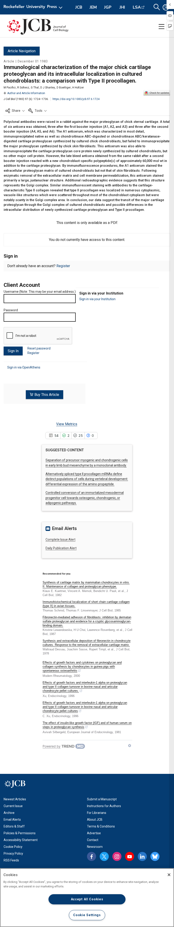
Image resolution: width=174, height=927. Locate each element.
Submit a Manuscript (102, 799)
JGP (107, 7)
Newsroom (95, 847)
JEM (93, 7)
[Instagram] (116, 856)
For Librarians (96, 813)
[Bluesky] (155, 856)
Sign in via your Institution (97, 299)
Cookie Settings (87, 915)
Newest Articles (15, 799)
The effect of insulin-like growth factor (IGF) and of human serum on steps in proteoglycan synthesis (87, 725)
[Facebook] (91, 856)
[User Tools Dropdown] (165, 7)
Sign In (13, 351)
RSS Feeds (11, 860)
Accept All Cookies (87, 899)
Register (63, 266)
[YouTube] (129, 856)
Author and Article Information (26, 93)
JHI (122, 7)
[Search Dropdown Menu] (157, 7)
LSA (137, 7)
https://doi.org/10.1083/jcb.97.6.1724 (76, 99)
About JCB (94, 819)
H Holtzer (78, 87)
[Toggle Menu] (161, 26)
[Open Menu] (34, 7)
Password (11, 310)
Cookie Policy (13, 847)
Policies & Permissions (20, 833)
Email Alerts (12, 819)
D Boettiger (64, 87)
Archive (9, 813)
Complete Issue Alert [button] (60, 539)
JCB (78, 7)
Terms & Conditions (101, 826)
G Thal (35, 87)
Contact (92, 840)
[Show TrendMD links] (129, 745)
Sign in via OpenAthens (23, 367)
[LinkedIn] (142, 856)
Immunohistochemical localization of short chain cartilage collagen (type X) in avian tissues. (86, 604)
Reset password (39, 348)
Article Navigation (22, 51)
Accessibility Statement (21, 840)
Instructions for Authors (104, 806)
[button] (15, 111)
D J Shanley (47, 87)
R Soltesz (23, 87)
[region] (87, 897)
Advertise (94, 833)
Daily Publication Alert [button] (61, 548)
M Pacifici (10, 87)
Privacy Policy (13, 853)
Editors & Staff (14, 826)
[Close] (169, 875)
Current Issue (13, 806)
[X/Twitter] (104, 856)
